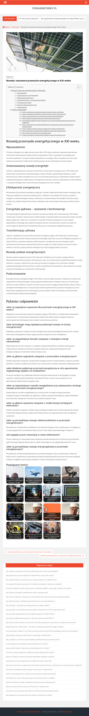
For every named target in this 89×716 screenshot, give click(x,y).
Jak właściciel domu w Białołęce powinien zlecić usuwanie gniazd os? (30, 601)
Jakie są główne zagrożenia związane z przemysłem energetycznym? (41, 118)
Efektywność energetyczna (25, 98)
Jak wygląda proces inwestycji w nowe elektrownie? (36, 133)
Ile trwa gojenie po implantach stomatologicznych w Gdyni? (27, 644)
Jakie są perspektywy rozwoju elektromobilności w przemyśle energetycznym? (44, 131)
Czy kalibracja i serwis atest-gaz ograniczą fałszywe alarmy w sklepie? (30, 678)
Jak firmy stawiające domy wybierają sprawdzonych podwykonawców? (31, 674)
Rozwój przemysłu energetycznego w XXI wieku (28, 90)
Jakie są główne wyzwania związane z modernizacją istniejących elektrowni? (43, 128)
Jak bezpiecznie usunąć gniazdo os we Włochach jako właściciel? (29, 661)
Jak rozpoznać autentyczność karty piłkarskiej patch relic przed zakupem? (32, 571)
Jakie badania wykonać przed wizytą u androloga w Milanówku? (28, 635)
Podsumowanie (22, 107)
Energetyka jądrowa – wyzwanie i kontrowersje (31, 100)
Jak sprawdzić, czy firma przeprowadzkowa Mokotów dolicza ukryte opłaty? (33, 639)
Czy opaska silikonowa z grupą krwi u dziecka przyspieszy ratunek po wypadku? (34, 584)
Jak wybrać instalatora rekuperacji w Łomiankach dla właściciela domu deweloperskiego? (38, 597)
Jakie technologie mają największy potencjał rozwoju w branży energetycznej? (44, 114)
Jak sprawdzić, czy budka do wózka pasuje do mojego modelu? (28, 605)
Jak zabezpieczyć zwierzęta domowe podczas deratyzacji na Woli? (29, 695)
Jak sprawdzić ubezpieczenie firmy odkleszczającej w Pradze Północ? (30, 614)
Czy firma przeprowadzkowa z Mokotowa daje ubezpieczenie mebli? (30, 652)
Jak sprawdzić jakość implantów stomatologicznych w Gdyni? (27, 648)
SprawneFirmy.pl (44, 8)
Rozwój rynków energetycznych (27, 105)
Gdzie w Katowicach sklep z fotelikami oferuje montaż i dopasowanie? (31, 682)
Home (7, 27)
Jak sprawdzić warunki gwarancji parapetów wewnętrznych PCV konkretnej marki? (35, 610)
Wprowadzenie (22, 93)
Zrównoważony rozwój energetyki (27, 95)
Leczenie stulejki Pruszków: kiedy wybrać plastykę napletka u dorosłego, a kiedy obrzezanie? (38, 588)
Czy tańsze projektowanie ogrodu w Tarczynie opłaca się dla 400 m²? (30, 618)
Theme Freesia (66, 712)
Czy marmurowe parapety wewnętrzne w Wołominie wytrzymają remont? (32, 691)
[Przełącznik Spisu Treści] (77, 87)
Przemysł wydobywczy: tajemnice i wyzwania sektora (61, 556)
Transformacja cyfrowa (24, 102)
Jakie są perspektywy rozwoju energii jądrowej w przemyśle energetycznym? (44, 135)
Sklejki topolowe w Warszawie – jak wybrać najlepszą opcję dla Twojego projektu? (35, 627)
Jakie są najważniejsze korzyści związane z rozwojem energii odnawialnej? (42, 116)
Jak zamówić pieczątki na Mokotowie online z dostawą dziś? (27, 592)
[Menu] (5, 2)
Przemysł (15, 27)
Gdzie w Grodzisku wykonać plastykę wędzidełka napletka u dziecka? (30, 657)
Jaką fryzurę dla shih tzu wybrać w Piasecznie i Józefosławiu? (27, 686)
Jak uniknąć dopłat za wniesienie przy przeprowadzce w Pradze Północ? (31, 580)
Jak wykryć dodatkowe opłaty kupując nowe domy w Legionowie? (29, 669)
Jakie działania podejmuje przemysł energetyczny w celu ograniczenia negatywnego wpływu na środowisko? (48, 121)
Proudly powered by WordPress (28, 712)
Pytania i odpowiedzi (18, 110)
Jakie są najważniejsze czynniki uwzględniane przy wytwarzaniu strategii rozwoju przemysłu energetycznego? (48, 125)
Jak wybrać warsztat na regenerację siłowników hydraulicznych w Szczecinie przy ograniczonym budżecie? (44, 665)
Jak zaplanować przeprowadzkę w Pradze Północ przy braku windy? (55, 19)
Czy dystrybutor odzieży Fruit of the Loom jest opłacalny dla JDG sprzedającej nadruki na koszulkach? (42, 631)
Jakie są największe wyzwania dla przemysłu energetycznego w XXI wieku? (43, 112)
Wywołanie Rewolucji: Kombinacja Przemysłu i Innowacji (30, 552)
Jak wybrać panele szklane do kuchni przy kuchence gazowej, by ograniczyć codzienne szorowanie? (41, 622)
